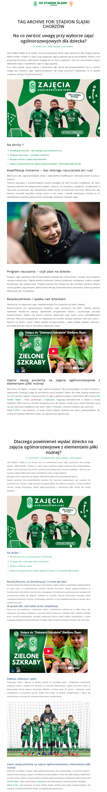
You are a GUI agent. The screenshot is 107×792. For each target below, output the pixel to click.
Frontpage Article (48, 458)
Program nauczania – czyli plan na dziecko (29, 155)
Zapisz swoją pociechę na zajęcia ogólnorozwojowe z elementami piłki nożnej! (45, 164)
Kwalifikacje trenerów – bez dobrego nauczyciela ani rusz (36, 150)
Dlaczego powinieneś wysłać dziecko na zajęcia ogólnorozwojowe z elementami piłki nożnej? (53, 447)
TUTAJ (16, 410)
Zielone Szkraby (62, 458)
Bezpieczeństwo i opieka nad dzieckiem (28, 159)
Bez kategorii (55, 47)
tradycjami (49, 399)
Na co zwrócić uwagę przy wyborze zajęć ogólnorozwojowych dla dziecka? (53, 38)
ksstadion (70, 47)
